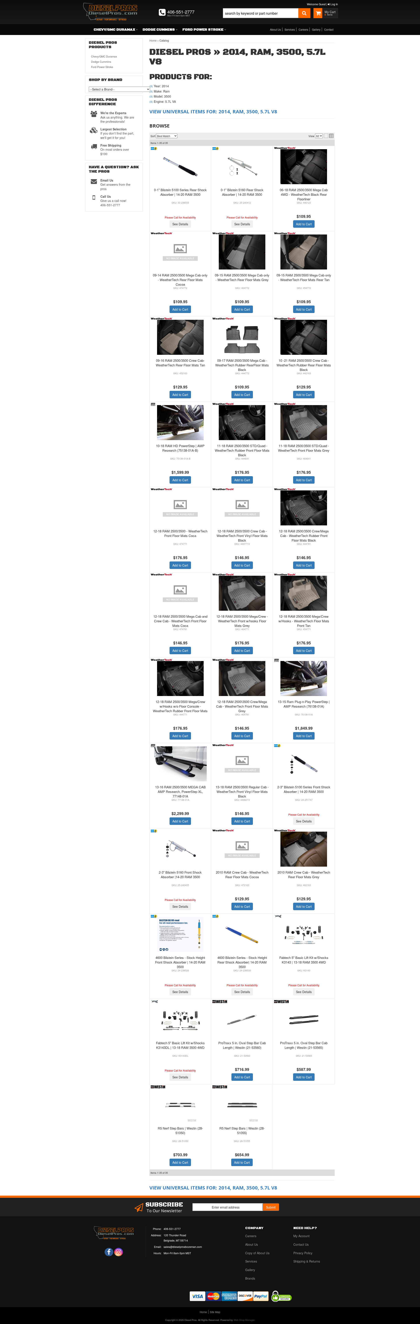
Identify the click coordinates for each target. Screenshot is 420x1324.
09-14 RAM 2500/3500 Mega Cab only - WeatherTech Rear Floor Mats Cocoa (180, 280)
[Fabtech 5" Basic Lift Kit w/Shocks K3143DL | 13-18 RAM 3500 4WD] (180, 1019)
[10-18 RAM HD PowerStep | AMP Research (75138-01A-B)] (180, 422)
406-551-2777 (172, 1229)
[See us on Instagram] (118, 1252)
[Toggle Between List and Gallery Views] (329, 136)
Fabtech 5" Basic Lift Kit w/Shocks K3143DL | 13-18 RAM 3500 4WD (180, 1045)
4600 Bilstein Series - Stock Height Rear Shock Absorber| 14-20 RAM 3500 (242, 962)
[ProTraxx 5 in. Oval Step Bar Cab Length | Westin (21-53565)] (303, 1019)
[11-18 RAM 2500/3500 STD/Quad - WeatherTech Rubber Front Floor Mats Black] (242, 422)
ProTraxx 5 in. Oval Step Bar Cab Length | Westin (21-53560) (242, 1045)
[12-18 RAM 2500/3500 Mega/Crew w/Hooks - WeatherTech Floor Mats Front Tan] (303, 593)
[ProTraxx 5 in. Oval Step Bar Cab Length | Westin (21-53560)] (242, 1019)
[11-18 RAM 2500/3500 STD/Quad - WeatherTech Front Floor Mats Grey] (303, 422)
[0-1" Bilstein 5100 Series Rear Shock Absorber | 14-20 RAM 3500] (180, 166)
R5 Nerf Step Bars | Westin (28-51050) (180, 1130)
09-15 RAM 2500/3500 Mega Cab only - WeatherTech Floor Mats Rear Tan (303, 277)
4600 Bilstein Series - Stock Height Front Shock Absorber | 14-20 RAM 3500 (180, 962)
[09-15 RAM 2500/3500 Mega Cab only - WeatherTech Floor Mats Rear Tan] (303, 251)
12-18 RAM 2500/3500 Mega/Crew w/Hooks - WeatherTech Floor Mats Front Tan (303, 621)
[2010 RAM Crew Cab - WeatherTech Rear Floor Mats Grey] (303, 849)
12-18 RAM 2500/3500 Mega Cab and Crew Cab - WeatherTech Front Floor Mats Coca (180, 621)
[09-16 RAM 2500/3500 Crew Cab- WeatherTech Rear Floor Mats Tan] (180, 337)
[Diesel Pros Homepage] (110, 7)
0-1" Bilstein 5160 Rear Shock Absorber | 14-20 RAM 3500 (242, 192)
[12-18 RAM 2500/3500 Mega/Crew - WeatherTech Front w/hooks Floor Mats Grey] (242, 593)
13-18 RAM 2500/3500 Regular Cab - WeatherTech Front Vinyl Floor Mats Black (242, 791)
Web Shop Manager (244, 1320)
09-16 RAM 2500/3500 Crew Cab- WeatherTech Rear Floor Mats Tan (180, 362)
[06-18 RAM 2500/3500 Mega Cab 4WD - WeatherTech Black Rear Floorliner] (303, 166)
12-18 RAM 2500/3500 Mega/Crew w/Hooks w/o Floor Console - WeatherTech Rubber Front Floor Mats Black (180, 708)
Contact (328, 29)
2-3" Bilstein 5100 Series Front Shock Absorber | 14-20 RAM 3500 (303, 789)
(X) (151, 86)
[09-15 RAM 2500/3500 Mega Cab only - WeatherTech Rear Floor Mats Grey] (242, 251)
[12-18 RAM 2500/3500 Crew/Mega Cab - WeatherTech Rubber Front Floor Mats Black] (303, 507)
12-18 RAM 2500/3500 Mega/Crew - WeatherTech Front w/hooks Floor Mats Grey (242, 621)
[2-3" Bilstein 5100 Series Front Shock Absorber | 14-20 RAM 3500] (303, 763)
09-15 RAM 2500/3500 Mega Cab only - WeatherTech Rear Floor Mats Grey (242, 277)
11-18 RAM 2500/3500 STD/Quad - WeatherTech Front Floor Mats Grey (303, 448)
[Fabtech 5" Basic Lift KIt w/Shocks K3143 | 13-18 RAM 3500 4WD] (303, 934)
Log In (334, 4)
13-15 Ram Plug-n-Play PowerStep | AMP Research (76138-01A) (304, 703)
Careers (303, 29)
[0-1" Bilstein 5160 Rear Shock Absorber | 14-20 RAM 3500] (242, 166)
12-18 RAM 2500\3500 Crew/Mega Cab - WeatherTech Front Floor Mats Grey (242, 706)
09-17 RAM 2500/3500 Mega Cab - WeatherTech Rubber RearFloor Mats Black (242, 365)
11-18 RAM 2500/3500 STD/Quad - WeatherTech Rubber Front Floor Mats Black (242, 450)
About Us (275, 29)
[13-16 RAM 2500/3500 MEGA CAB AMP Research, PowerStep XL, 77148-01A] (180, 763)
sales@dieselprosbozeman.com (183, 1247)
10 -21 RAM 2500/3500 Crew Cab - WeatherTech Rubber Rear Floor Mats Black (303, 365)
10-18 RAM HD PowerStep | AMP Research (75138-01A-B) (180, 448)
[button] (266, 18)
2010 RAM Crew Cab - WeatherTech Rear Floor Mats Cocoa (242, 874)
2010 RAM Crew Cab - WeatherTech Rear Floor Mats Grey (304, 874)
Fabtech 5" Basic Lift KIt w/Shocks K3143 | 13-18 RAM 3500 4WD (303, 959)
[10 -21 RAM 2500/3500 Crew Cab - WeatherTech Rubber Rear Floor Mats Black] (303, 337)
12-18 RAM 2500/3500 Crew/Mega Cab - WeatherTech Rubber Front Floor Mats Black (304, 535)
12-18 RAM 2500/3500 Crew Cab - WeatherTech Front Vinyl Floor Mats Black (242, 535)
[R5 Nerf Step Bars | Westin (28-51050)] (180, 1105)
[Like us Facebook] (109, 1252)
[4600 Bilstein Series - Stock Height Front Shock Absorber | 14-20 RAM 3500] (180, 934)
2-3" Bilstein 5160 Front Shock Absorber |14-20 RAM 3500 (180, 874)
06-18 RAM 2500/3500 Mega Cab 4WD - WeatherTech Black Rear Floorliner (304, 194)
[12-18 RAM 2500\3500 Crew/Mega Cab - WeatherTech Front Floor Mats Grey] (242, 678)
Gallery (316, 29)
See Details (180, 224)
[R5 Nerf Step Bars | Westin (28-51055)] (242, 1105)
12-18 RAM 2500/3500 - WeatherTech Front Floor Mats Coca (180, 533)
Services (290, 29)
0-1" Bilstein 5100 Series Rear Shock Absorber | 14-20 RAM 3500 (180, 192)
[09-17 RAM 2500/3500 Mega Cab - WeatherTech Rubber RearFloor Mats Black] (242, 337)
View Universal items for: (213, 111)
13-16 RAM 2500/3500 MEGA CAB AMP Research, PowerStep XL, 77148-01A (180, 791)
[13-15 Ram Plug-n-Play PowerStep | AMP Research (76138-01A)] (303, 678)
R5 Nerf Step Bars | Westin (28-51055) (242, 1130)
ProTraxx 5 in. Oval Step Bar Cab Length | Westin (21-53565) (303, 1045)
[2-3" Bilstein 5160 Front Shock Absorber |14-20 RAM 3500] (180, 849)
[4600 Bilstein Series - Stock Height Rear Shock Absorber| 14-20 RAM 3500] (242, 934)
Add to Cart (304, 224)
